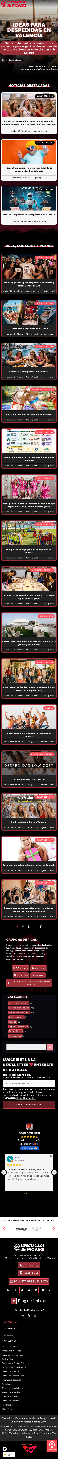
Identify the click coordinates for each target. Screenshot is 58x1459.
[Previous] (3, 1172)
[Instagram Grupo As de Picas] (8, 1290)
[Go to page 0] (24, 1193)
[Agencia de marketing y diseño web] (30, 1450)
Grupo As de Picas (29, 1132)
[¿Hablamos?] (52, 1444)
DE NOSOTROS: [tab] (11, 1322)
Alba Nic (19, 1157)
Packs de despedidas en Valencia (29, 822)
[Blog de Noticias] (14, 1301)
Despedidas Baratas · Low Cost (29, 779)
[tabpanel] (28, 1379)
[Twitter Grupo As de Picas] (29, 1290)
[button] (54, 3)
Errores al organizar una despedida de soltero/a (29, 215)
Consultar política (26, 1098)
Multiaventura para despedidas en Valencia (29, 414)
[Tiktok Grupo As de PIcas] (22, 1290)
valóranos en (28, 1148)
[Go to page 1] (26, 1193)
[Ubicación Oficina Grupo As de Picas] (49, 1290)
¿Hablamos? (52, 1450)
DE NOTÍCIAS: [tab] (10, 1341)
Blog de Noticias (32, 1301)
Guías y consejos (16, 1017)
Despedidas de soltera (19, 1008)
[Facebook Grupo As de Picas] (15, 1290)
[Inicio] (2, 60)
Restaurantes (15, 1036)
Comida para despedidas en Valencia (29, 372)
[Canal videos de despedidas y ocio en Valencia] (42, 1290)
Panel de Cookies (9, 1397)
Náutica (12, 1022)
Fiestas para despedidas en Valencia (29, 329)
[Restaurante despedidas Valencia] (29, 1247)
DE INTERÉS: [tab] (9, 1328)
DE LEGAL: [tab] (8, 1335)
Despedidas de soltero (19, 1012)
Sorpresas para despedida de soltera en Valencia (29, 865)
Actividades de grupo (18, 1003)
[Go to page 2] (29, 1193)
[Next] (54, 1172)
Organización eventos (18, 1027)
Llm (17, 1433)
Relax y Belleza (16, 1031)
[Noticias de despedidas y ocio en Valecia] (36, 1290)
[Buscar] (50, 1047)
